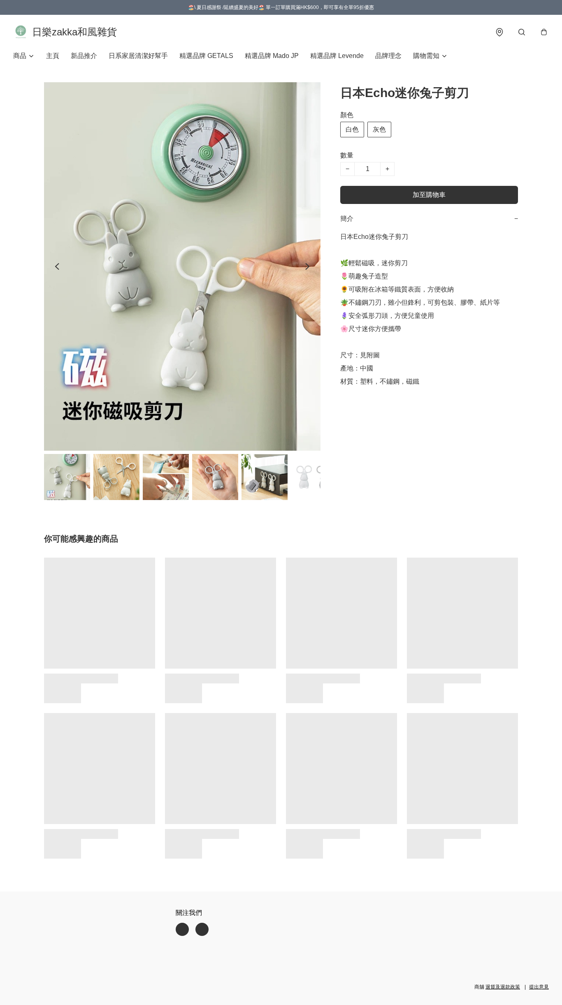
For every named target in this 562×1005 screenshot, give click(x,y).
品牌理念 (388, 55)
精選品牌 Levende (337, 55)
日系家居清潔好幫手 (138, 55)
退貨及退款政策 (502, 987)
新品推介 (84, 55)
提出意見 (539, 987)
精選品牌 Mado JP (272, 55)
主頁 (52, 55)
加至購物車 (429, 194)
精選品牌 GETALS (206, 55)
